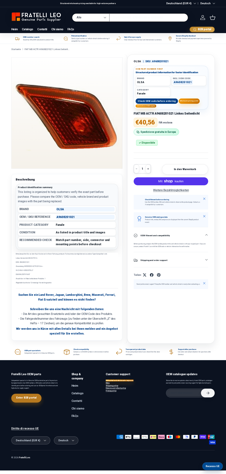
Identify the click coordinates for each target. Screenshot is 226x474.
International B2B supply (146, 106)
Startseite (16, 49)
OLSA (137, 61)
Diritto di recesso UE (25, 428)
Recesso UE (212, 466)
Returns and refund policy (116, 388)
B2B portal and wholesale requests (119, 380)
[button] (212, 17)
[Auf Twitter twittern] (144, 274)
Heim (14, 29)
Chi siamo (57, 29)
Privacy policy (111, 391)
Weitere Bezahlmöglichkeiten (171, 190)
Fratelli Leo (24, 457)
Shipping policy (112, 385)
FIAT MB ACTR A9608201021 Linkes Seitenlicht (47, 49)
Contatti (42, 29)
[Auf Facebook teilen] (151, 274)
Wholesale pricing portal (189, 101)
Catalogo (27, 29)
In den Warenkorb (185, 169)
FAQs (70, 29)
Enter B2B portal (26, 397)
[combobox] (130, 17)
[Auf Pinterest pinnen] (158, 274)
